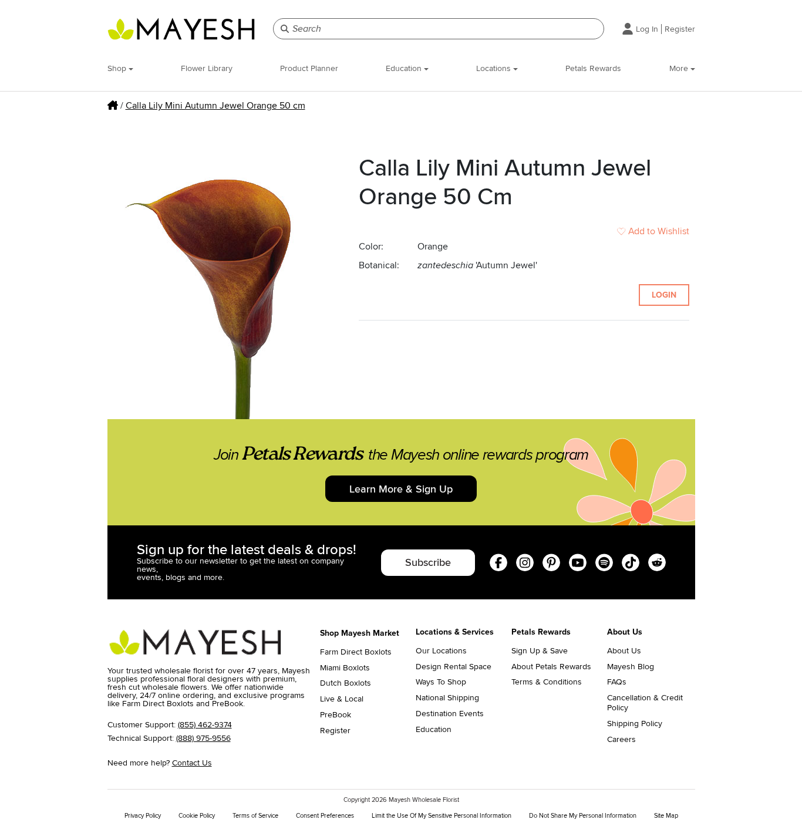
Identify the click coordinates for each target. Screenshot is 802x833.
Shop (118, 68)
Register (680, 29)
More (679, 68)
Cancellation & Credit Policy (645, 703)
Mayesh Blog (630, 667)
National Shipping (447, 698)
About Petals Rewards (551, 667)
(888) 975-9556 (203, 738)
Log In (647, 29)
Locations (494, 68)
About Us (624, 651)
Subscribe (428, 562)
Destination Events (450, 714)
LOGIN (664, 295)
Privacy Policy (142, 815)
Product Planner (309, 68)
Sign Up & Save (539, 651)
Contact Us (192, 763)
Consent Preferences (325, 815)
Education (405, 68)
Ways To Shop (441, 682)
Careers (621, 739)
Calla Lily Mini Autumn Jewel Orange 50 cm (215, 106)
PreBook (335, 715)
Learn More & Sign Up (401, 489)
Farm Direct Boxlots (356, 652)
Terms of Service (255, 815)
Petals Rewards (593, 68)
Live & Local (341, 699)
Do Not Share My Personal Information (582, 815)
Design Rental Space (453, 667)
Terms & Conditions (546, 682)
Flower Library (206, 68)
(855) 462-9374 (205, 725)
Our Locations (441, 651)
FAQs (616, 682)
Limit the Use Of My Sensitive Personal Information (441, 815)
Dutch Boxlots (345, 683)
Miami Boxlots (345, 668)
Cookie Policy (196, 815)
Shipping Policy (634, 724)
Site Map (666, 815)
